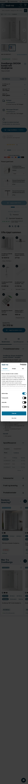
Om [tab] (23, 368)
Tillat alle (14, 413)
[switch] (24, 398)
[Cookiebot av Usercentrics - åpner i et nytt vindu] (20, 365)
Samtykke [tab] (5, 368)
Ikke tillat (14, 418)
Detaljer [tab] (14, 368)
